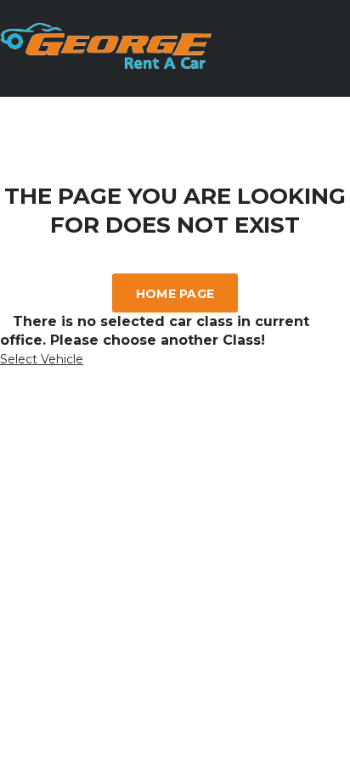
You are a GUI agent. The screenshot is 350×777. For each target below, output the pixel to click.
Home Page (175, 293)
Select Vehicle (41, 359)
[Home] (106, 65)
